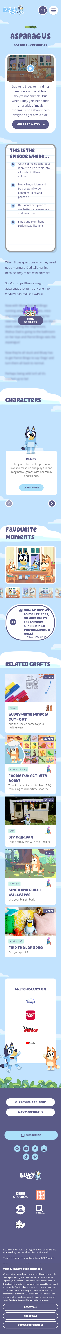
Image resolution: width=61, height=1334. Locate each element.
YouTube (26, 1148)
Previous (9, 503)
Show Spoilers (30, 320)
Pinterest (35, 1156)
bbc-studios (20, 1195)
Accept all (30, 1316)
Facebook (35, 1148)
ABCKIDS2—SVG (20, 1209)
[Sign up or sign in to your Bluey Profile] (42, 10)
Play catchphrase (13, 622)
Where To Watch (28, 124)
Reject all (30, 1307)
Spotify (17, 1148)
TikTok (26, 1156)
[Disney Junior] (30, 1029)
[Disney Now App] (30, 1015)
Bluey (31, 459)
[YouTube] (30, 1043)
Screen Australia (20, 1224)
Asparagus (13, 10)
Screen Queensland (41, 1209)
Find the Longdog (25, 947)
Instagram (44, 1148)
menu (53, 10)
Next (52, 503)
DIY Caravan (20, 837)
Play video (30, 68)
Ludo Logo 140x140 (41, 1195)
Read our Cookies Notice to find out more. (29, 1300)
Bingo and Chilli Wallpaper (24, 892)
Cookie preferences (30, 1324)
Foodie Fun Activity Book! (27, 778)
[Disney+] (30, 1001)
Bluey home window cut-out (28, 717)
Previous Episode (32, 1102)
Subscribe (33, 1135)
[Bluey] (30, 1175)
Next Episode (29, 1112)
